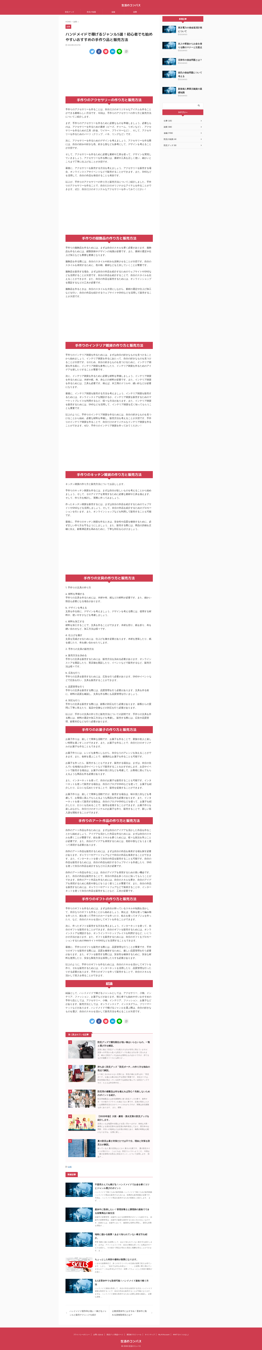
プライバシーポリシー (81, 1335)
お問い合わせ (98, 1335)
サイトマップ (150, 1335)
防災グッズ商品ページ (115, 1335)
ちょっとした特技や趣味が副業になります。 (117, 1259)
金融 (113, 12)
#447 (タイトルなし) (181, 1335)
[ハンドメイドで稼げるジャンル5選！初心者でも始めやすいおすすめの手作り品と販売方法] (112, 51)
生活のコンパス (131, 5)
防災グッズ (69, 12)
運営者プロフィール (134, 1335)
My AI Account (163, 1335)
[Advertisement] (109, 74)
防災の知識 (91, 12)
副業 (135, 12)
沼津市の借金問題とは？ (190, 59)
